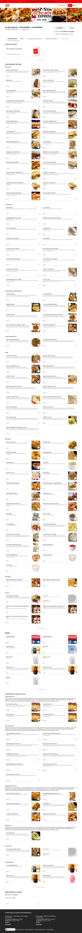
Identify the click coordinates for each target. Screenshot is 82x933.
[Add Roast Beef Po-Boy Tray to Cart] (75, 720)
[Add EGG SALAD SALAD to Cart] (39, 423)
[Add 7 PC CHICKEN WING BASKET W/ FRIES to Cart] (75, 320)
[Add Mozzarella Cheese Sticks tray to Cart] (75, 819)
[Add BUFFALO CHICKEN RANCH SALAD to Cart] (75, 402)
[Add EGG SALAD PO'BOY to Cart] (39, 234)
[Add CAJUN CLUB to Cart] (75, 285)
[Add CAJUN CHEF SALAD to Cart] (39, 361)
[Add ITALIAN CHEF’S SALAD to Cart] (75, 361)
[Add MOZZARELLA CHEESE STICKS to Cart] (75, 509)
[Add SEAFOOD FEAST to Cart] (39, 320)
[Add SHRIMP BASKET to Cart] (39, 310)
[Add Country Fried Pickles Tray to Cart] (39, 819)
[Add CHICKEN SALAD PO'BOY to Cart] (39, 244)
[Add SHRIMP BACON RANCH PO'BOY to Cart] (75, 158)
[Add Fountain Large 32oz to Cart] (75, 642)
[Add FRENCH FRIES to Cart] (75, 448)
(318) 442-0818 (39, 917)
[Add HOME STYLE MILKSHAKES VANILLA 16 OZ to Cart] (75, 612)
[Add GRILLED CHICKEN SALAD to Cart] (75, 382)
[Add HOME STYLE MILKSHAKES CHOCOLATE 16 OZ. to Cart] (39, 622)
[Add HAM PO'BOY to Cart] (39, 213)
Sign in (74, 5)
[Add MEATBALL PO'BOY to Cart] (75, 106)
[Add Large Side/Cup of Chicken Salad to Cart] (39, 550)
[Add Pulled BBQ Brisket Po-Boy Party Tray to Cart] (39, 770)
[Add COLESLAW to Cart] (75, 468)
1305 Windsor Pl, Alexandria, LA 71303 (13, 919)
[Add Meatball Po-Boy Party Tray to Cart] (39, 759)
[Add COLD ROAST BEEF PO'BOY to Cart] (39, 264)
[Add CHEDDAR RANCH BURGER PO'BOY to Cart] (39, 106)
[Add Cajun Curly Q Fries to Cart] (39, 448)
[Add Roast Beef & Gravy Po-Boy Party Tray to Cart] (75, 739)
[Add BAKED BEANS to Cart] (39, 468)
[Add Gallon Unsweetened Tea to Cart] (75, 871)
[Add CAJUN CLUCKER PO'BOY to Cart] (75, 168)
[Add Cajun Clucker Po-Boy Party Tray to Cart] (75, 759)
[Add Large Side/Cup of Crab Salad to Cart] (75, 540)
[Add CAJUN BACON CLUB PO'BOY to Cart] (75, 264)
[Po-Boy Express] (7, 5)
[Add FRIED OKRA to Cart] (75, 478)
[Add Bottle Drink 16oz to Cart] (39, 652)
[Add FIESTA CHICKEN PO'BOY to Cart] (75, 199)
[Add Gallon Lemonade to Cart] (75, 881)
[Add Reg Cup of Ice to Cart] (39, 662)
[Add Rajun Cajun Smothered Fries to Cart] (39, 345)
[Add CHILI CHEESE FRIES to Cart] (39, 499)
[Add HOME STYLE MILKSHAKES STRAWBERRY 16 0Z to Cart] (39, 612)
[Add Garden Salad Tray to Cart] (39, 838)
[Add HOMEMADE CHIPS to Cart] (39, 458)
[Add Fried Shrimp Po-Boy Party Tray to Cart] (39, 739)
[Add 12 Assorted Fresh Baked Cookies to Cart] (39, 855)
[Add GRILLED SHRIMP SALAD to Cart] (39, 371)
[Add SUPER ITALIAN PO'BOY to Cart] (39, 275)
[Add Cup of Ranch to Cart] (39, 571)
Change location (25, 29)
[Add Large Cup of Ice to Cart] (75, 662)
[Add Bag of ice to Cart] (39, 683)
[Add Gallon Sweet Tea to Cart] (39, 673)
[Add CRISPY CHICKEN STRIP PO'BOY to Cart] (39, 178)
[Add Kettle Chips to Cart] (39, 519)
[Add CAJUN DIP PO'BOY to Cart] (39, 96)
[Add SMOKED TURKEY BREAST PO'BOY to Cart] (75, 223)
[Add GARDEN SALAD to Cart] (75, 423)
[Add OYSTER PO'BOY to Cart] (75, 147)
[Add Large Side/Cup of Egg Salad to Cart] (75, 530)
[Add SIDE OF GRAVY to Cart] (75, 519)
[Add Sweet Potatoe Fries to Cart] (75, 499)
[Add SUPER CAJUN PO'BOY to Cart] (75, 275)
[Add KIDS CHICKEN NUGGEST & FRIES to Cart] (75, 585)
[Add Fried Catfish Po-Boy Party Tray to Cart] (75, 770)
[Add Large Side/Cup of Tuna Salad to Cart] (39, 540)
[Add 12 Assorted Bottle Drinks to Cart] (39, 871)
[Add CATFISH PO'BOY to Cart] (39, 137)
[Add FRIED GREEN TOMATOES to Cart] (39, 509)
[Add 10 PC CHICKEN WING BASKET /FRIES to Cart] (39, 330)
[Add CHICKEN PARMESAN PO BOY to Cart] (39, 199)
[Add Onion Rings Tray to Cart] (75, 809)
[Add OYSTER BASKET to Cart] (39, 300)
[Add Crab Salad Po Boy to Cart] (75, 234)
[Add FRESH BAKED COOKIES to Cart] (39, 601)
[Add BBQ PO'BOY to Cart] (39, 86)
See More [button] (53, 1)
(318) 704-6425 (8, 917)
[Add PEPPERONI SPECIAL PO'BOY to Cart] (39, 223)
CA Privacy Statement (40, 929)
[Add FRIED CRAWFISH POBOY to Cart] (39, 168)
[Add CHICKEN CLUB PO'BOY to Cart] (75, 188)
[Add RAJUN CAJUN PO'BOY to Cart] (39, 76)
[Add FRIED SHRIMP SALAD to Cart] (75, 371)
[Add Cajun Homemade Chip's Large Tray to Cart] (75, 799)
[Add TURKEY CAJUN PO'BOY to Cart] (75, 178)
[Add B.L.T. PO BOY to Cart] (75, 213)
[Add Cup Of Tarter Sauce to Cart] (75, 560)
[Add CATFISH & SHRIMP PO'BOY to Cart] (75, 127)
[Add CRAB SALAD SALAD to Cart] (75, 412)
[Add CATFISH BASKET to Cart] (75, 300)
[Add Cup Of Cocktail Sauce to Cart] (75, 550)
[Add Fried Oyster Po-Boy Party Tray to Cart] (39, 780)
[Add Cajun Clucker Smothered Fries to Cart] (75, 345)
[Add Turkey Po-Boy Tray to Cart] (75, 710)
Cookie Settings (50, 929)
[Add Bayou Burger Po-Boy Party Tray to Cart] (39, 749)
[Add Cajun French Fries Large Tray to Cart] (39, 809)
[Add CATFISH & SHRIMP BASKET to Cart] (75, 310)
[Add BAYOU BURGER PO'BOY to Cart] (75, 96)
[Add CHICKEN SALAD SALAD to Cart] (39, 402)
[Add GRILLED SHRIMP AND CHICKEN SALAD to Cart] (39, 433)
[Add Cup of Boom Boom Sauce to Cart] (39, 560)
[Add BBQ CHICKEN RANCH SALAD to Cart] (39, 392)
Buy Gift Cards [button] (62, 5)
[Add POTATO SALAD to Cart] (39, 478)
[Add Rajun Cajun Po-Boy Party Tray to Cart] (75, 749)
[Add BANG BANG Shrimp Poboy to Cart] (75, 137)
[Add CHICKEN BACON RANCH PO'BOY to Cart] (39, 188)
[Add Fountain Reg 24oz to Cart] (39, 642)
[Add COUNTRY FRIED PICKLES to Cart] (39, 489)
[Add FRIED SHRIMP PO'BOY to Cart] (39, 127)
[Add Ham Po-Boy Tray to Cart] (39, 720)
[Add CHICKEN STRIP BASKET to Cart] (75, 330)
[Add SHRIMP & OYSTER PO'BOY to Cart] (39, 158)
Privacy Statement (29, 929)
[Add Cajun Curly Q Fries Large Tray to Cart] (39, 799)
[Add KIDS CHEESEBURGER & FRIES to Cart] (39, 585)
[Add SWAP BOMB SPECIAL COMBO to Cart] (39, 285)
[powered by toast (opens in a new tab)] (10, 929)
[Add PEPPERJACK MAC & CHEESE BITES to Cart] (75, 489)
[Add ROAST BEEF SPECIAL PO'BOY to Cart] (75, 254)
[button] (12, 39)
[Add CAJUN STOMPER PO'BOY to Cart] (75, 117)
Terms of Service (20, 929)
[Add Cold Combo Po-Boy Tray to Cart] (39, 710)
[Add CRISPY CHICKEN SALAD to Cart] (75, 392)
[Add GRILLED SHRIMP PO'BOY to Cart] (39, 147)
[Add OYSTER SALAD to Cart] (39, 382)
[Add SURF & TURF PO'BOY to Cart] (75, 86)
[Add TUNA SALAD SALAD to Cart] (39, 412)
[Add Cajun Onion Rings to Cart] (75, 458)
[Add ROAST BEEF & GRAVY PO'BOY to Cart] (75, 76)
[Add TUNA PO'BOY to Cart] (75, 244)
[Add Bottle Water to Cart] (75, 652)
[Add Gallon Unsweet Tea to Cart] (75, 673)
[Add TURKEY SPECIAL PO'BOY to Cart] (39, 254)
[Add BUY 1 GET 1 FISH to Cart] (39, 903)
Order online (8, 924)
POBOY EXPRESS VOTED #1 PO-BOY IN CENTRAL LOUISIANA (39, 1)
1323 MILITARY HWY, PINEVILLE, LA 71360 (45, 919)
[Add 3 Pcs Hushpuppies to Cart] (39, 530)
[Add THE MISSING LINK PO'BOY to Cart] (39, 117)
